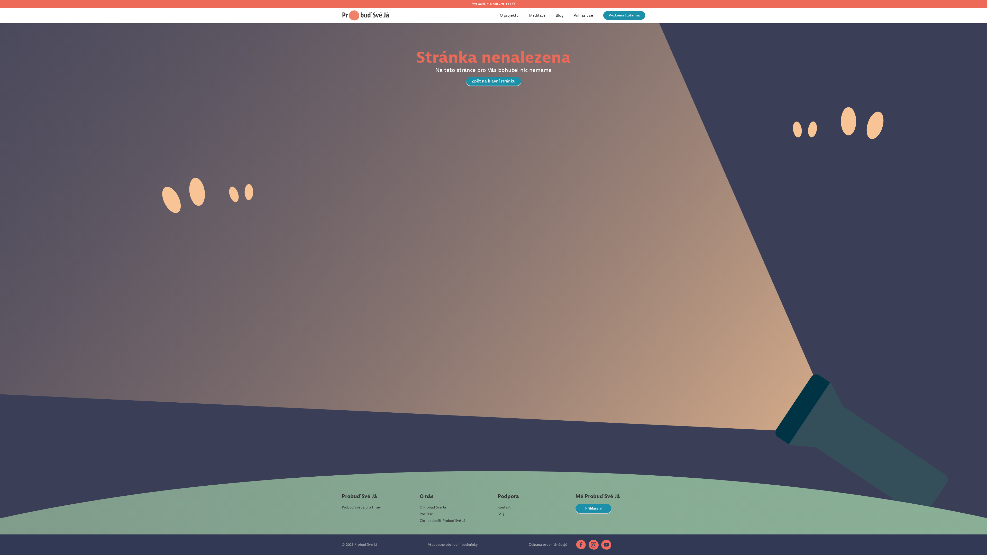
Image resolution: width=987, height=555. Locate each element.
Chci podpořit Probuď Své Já (442, 521)
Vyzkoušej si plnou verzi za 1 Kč (493, 4)
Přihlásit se (583, 15)
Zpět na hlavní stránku (494, 81)
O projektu (509, 15)
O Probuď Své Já (433, 507)
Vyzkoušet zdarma (624, 15)
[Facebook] (580, 545)
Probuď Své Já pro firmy (361, 507)
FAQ (501, 514)
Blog (559, 15)
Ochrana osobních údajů (548, 544)
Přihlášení (593, 508)
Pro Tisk (426, 514)
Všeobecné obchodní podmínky (453, 544)
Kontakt (504, 507)
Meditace (537, 15)
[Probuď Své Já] (366, 15)
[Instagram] (593, 545)
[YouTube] (606, 545)
